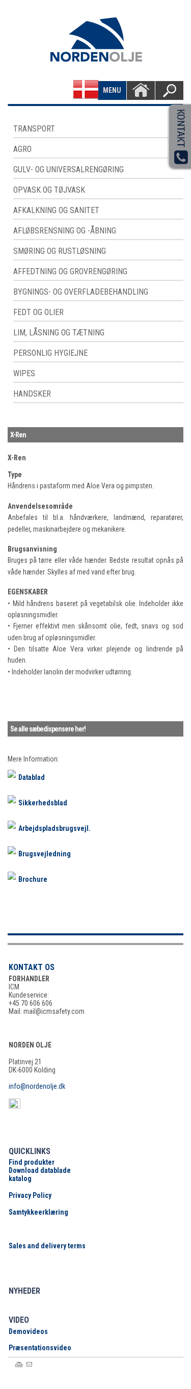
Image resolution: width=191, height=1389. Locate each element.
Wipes (24, 373)
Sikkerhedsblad (42, 802)
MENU (112, 90)
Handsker (32, 394)
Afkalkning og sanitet (56, 210)
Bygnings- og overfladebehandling (80, 292)
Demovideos (28, 1331)
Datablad (31, 777)
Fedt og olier (38, 312)
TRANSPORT (34, 129)
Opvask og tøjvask (49, 190)
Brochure (32, 879)
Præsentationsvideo (40, 1348)
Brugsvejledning (44, 853)
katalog (20, 1178)
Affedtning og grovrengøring (70, 271)
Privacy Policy (30, 1195)
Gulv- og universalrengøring (68, 169)
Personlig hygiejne (50, 353)
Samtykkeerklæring (38, 1212)
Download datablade (40, 1170)
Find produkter (31, 1162)
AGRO (22, 149)
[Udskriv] (18, 1364)
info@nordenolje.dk (37, 1086)
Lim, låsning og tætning (58, 332)
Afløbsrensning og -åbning (64, 230)
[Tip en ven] (29, 1364)
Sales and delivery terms (47, 1246)
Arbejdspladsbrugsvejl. (54, 828)
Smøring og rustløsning (59, 251)
